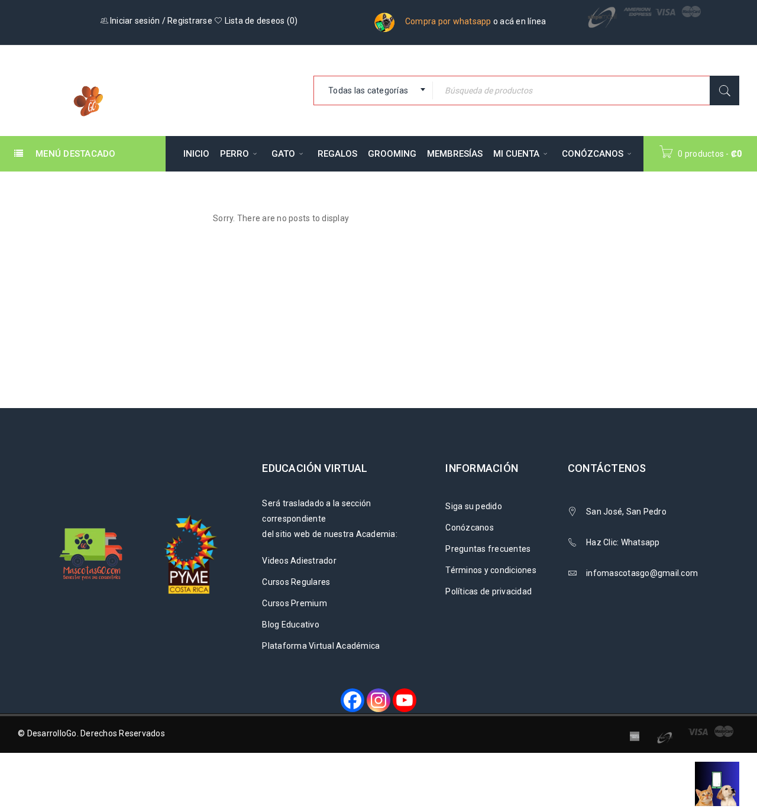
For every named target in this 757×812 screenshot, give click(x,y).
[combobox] (373, 90)
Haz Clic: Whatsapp (624, 542)
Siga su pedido (473, 506)
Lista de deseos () (259, 20)
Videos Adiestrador (299, 560)
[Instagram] (378, 700)
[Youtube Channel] (404, 700)
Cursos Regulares (296, 582)
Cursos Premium (294, 603)
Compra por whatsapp (448, 21)
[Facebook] (352, 700)
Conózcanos (469, 527)
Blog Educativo (290, 624)
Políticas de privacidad (488, 591)
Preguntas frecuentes (487, 549)
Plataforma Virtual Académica (321, 646)
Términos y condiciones (490, 570)
